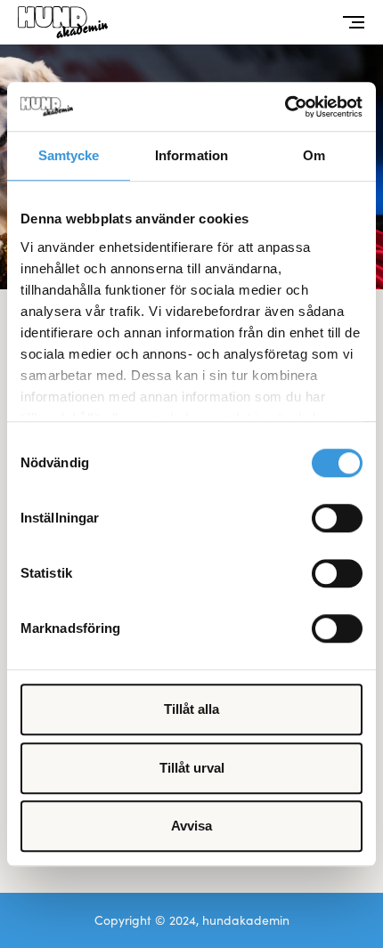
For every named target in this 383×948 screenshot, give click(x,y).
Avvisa (191, 825)
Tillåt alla (191, 709)
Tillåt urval (191, 767)
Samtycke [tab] (69, 155)
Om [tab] (314, 155)
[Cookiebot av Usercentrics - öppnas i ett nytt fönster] (285, 106)
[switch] (337, 518)
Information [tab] (191, 155)
